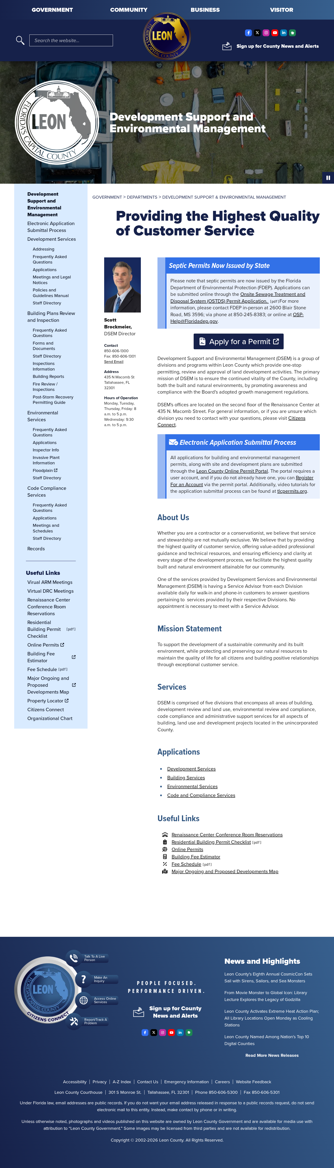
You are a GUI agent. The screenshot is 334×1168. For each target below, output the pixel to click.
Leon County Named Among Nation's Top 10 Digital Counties (266, 1040)
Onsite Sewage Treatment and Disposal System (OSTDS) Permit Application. (237, 297)
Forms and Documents (44, 346)
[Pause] (328, 178)
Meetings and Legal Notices (52, 280)
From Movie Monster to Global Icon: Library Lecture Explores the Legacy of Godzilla (265, 996)
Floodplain (43, 470)
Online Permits (187, 849)
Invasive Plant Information (46, 460)
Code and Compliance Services (201, 795)
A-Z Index (122, 1082)
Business (205, 9)
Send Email (113, 361)
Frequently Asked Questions (50, 259)
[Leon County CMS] (167, 36)
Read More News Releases (272, 1055)
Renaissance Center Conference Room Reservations (227, 834)
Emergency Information (186, 1082)
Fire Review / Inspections (45, 387)
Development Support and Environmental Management (44, 204)
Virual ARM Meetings (49, 582)
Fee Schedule (186, 864)
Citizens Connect (45, 709)
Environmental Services (192, 786)
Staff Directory (47, 303)
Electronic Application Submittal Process (51, 227)
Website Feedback (253, 1082)
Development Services (191, 768)
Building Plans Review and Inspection (51, 317)
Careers (222, 1082)
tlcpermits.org (292, 491)
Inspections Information (44, 366)
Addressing (43, 249)
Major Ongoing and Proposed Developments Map (225, 871)
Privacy (100, 1082)
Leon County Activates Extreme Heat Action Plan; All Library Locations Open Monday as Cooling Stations (271, 1018)
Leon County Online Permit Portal (232, 471)
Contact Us (147, 1082)
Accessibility (75, 1082)
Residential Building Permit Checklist (211, 842)
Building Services (186, 777)
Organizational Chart (49, 718)
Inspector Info (46, 450)
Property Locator (45, 700)
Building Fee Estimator (196, 856)
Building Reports (48, 376)
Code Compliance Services (46, 491)
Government (52, 9)
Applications (44, 269)
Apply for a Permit (239, 341)
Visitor (281, 9)
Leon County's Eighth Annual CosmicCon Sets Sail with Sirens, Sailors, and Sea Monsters (268, 977)
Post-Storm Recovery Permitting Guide (53, 400)
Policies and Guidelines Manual (51, 293)
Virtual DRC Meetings (50, 591)
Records (36, 548)
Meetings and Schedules (46, 528)
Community (128, 9)
